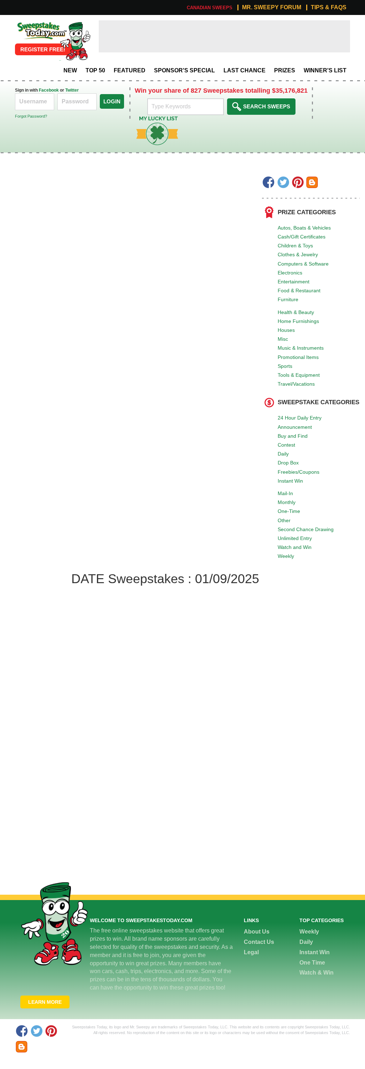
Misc (283, 339)
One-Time (289, 511)
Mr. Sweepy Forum (271, 7)
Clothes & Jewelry (298, 254)
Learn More (45, 1002)
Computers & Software (303, 264)
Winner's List (325, 70)
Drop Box (288, 463)
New (70, 70)
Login (111, 101)
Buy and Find (293, 436)
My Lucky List (152, 119)
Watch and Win (295, 547)
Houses (286, 330)
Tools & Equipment (299, 375)
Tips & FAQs (328, 7)
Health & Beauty (296, 312)
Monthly (286, 502)
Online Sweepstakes (41, 24)
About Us (256, 932)
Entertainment (293, 281)
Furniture (288, 299)
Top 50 (95, 70)
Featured (129, 70)
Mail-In (285, 493)
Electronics (290, 273)
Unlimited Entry (295, 538)
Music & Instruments (301, 348)
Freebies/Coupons (298, 472)
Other (284, 520)
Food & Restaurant (299, 290)
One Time (312, 963)
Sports (285, 366)
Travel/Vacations (296, 384)
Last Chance (244, 70)
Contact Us (259, 942)
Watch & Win (316, 973)
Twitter (72, 90)
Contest (286, 445)
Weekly (286, 556)
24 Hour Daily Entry (300, 418)
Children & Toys (295, 245)
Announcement (295, 427)
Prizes (284, 70)
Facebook (49, 90)
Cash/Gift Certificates (301, 237)
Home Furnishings (298, 321)
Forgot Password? (31, 116)
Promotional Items (298, 357)
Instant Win (290, 481)
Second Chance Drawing (306, 529)
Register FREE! (42, 49)
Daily (283, 454)
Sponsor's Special (184, 70)
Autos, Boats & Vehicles (304, 228)
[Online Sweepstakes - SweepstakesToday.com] (75, 40)
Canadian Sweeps (209, 7)
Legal (251, 952)
